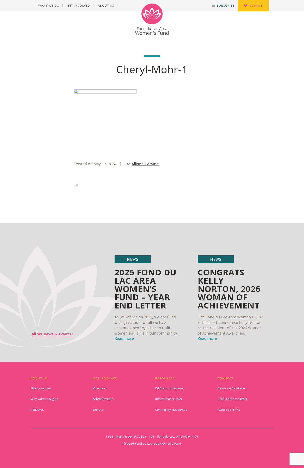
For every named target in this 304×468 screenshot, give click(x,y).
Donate (256, 5)
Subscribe (226, 5)
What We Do (48, 5)
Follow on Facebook (231, 388)
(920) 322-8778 (228, 409)
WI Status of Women (169, 388)
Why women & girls (44, 399)
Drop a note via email (232, 399)
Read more (207, 338)
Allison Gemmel (145, 163)
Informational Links (168, 399)
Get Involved (78, 5)
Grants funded (41, 388)
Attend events (103, 399)
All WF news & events (51, 333)
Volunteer (100, 388)
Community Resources (171, 409)
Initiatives (37, 409)
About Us (106, 5)
